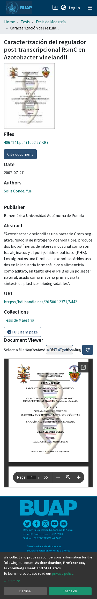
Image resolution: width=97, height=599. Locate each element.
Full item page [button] (24, 331)
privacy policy (62, 573)
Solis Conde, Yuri (18, 190)
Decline (25, 591)
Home (9, 21)
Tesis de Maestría (50, 21)
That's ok (70, 591)
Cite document (20, 154)
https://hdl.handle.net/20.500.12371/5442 (40, 301)
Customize (12, 580)
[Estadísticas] (55, 8)
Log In (75, 7)
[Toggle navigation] (90, 8)
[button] (63, 8)
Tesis (25, 21)
